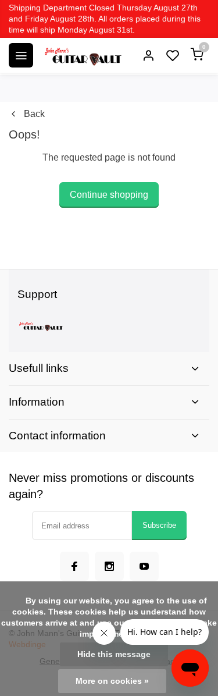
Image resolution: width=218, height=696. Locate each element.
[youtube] (144, 566)
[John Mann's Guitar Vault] (82, 55)
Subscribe (159, 525)
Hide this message (114, 654)
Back (34, 114)
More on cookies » (112, 681)
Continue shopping (109, 195)
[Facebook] (74, 566)
